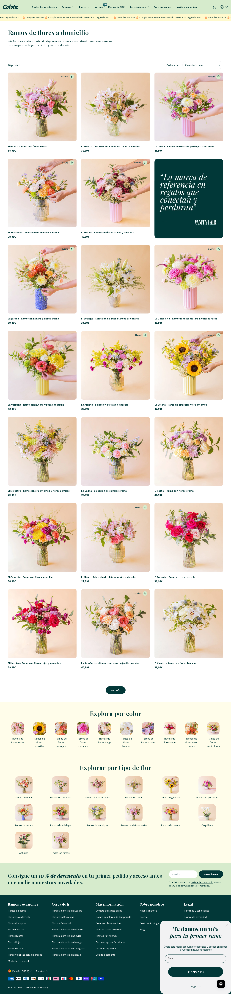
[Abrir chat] (221, 984)
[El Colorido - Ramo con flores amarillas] (42, 537)
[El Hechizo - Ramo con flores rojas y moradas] (42, 623)
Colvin (20, 987)
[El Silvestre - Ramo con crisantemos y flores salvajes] (42, 451)
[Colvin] (188, 198)
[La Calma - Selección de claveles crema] (115, 451)
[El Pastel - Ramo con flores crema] (188, 451)
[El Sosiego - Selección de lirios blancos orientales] (115, 279)
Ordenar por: (173, 65)
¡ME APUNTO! (195, 971)
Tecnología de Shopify (36, 987)
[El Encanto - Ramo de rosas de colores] (188, 537)
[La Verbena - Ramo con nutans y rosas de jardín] (42, 365)
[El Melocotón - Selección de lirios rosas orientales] (115, 107)
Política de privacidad (201, 882)
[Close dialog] (226, 925)
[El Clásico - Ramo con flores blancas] (188, 623)
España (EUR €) (20, 971)
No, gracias (196, 987)
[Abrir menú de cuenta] (224, 7)
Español (40, 971)
